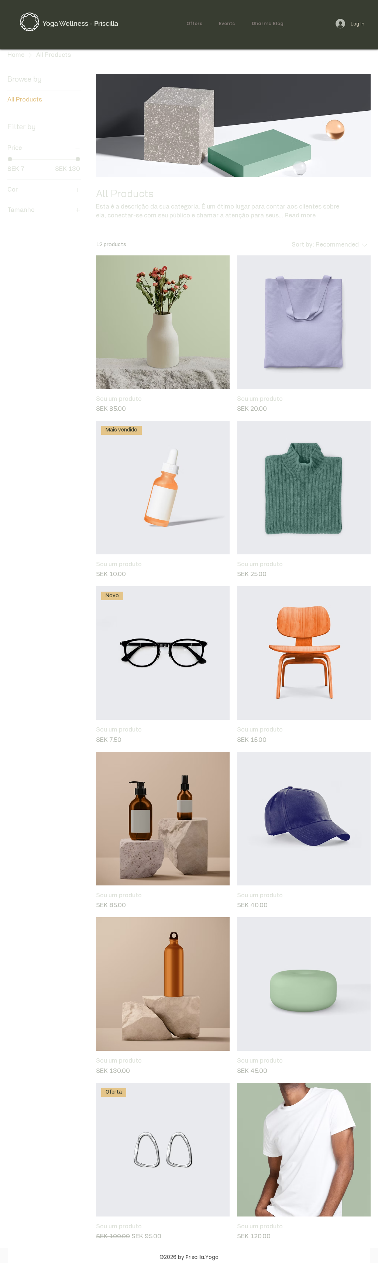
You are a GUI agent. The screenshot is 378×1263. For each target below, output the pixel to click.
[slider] (10, 159)
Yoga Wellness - (68, 23)
